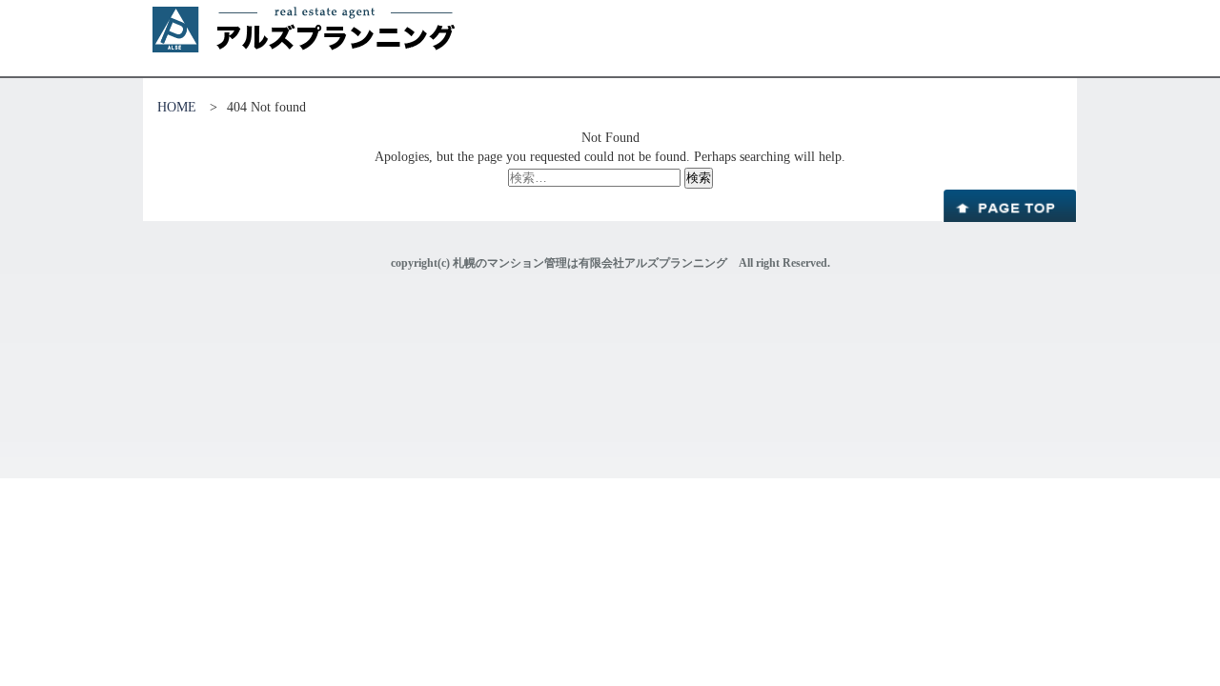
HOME (176, 107)
